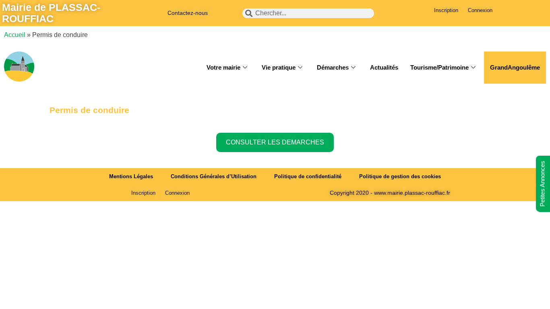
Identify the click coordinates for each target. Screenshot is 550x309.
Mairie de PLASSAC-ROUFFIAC (51, 13)
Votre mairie (223, 67)
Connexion (480, 10)
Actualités (384, 67)
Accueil (14, 34)
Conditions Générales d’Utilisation (213, 176)
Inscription (446, 10)
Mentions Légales (131, 176)
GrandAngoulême (515, 67)
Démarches (333, 67)
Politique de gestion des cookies (400, 176)
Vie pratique (279, 67)
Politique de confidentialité (307, 176)
